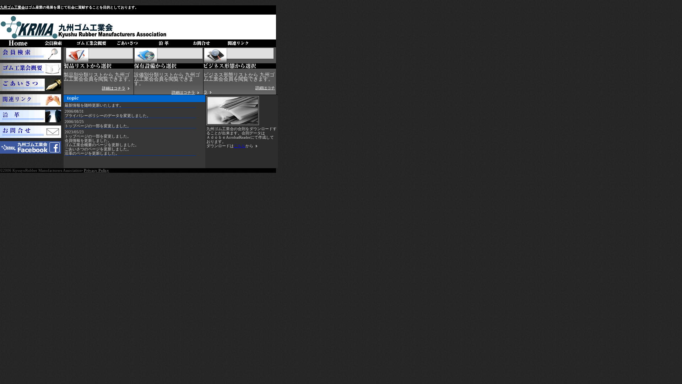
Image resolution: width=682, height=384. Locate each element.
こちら (239, 146)
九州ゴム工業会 (12, 7)
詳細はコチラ (113, 88)
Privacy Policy (96, 170)
